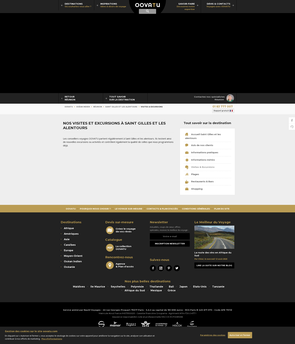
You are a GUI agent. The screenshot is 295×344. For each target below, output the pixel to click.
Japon (183, 286)
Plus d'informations (51, 338)
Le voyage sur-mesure (128, 208)
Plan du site (221, 208)
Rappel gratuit (221, 110)
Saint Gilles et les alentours (121, 107)
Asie (67, 239)
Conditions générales (196, 208)
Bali (171, 286)
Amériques (71, 233)
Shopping (197, 189)
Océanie (69, 267)
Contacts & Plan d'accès (162, 208)
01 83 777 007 (222, 106)
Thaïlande (156, 286)
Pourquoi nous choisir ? (95, 208)
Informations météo (203, 159)
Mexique (156, 290)
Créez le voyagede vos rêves (126, 230)
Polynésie (137, 286)
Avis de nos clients (202, 145)
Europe (68, 250)
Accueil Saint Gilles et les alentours (203, 136)
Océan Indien (83, 107)
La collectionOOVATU (123, 248)
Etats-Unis (199, 286)
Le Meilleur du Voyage (212, 222)
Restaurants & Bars (202, 181)
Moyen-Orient (73, 255)
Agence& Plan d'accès (125, 265)
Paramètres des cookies (212, 335)
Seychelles (118, 286)
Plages (195, 174)
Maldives (79, 286)
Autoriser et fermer (240, 335)
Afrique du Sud (135, 290)
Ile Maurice (97, 286)
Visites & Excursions (202, 167)
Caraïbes (70, 244)
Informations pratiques (204, 152)
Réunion (97, 107)
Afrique (69, 228)
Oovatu (69, 107)
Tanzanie (218, 286)
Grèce (172, 290)
